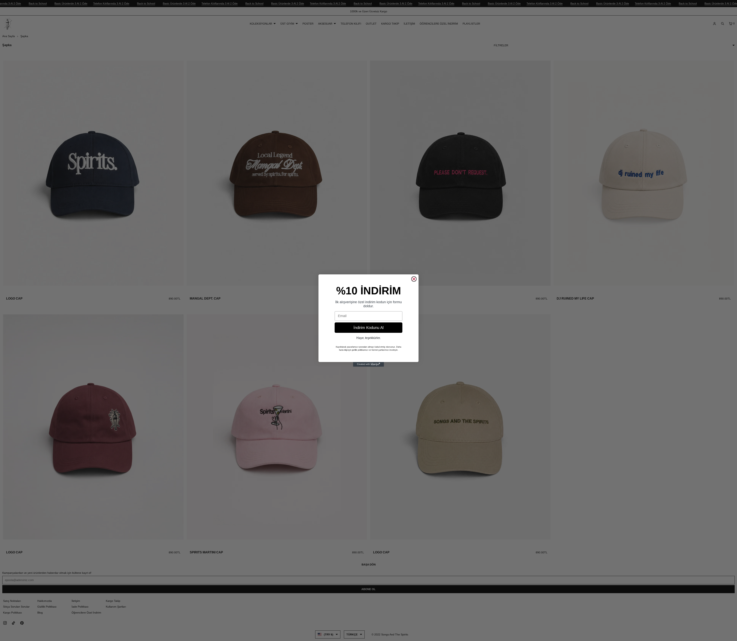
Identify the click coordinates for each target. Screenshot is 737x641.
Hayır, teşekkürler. (368, 338)
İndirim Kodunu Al (368, 327)
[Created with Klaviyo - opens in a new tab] (368, 364)
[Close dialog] (414, 279)
